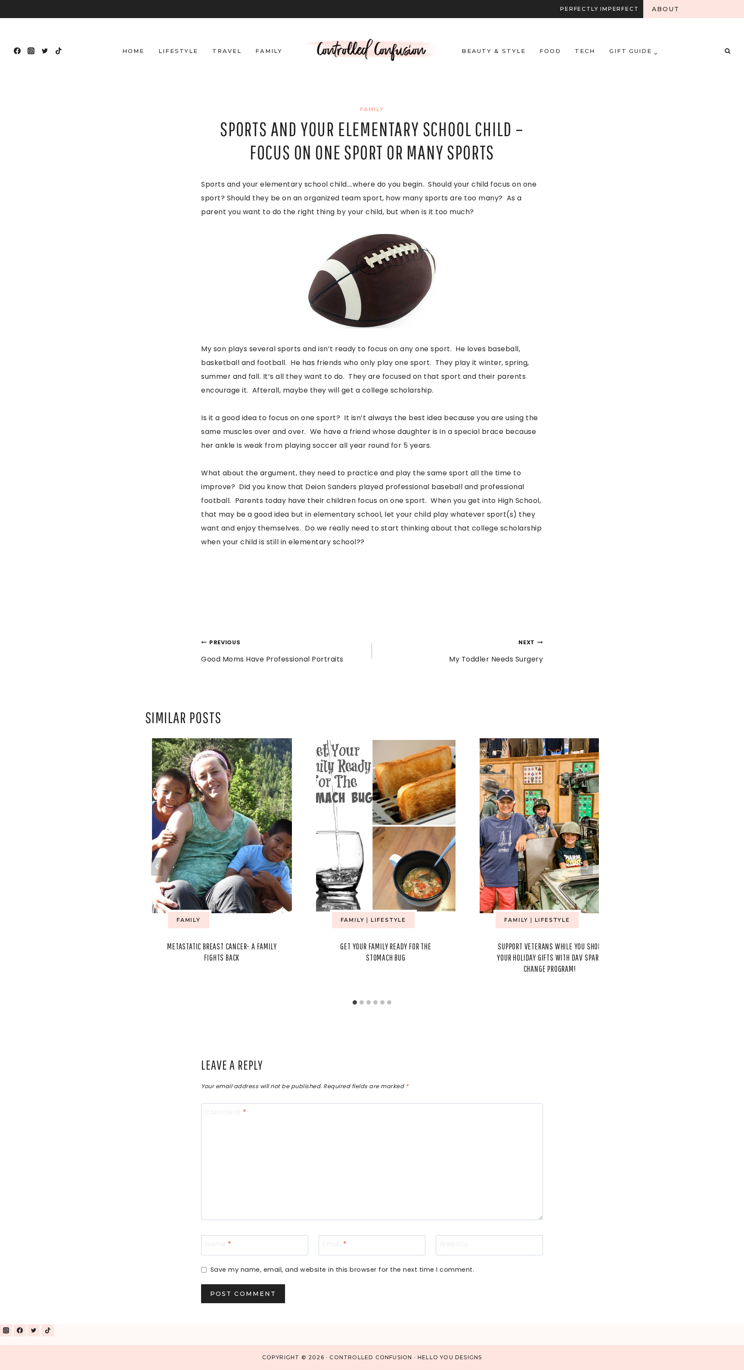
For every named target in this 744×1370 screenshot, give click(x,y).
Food (550, 50)
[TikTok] (58, 51)
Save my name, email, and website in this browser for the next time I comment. (342, 1270)
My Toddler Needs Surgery (496, 651)
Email (334, 1244)
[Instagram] (31, 51)
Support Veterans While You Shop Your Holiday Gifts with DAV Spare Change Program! (549, 957)
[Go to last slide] (157, 867)
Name (218, 1244)
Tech (585, 50)
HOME (133, 50)
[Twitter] (45, 51)
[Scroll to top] (717, 1352)
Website (454, 1244)
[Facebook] (17, 51)
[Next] (587, 867)
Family (268, 50)
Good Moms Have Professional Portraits (272, 651)
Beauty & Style (493, 50)
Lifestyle (178, 50)
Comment (226, 1112)
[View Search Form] (728, 51)
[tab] (355, 1002)
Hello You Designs (450, 1357)
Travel (227, 50)
